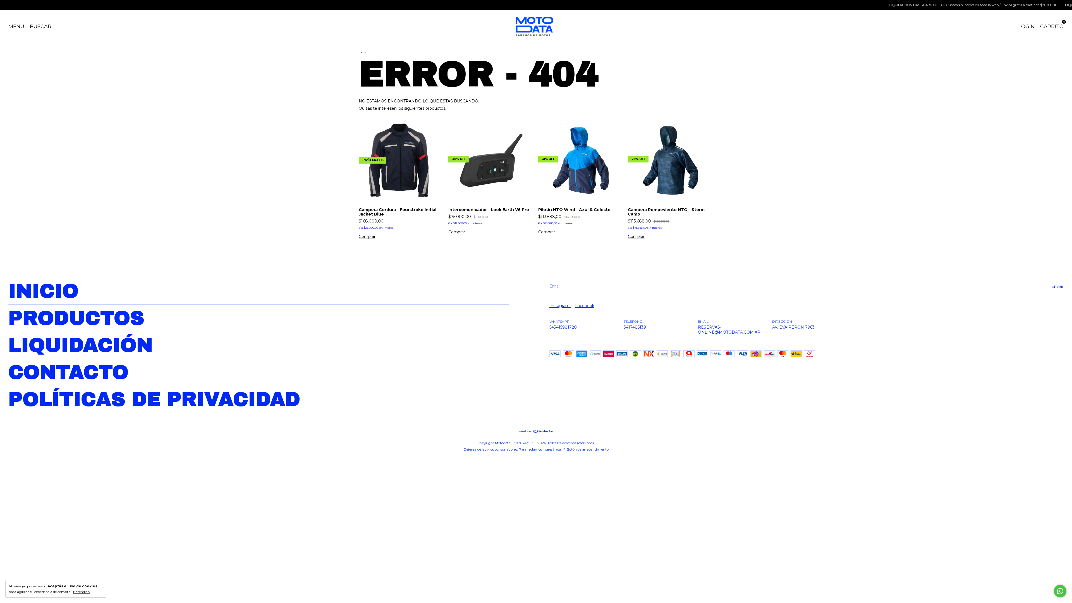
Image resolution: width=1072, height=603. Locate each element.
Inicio (363, 52)
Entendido (81, 592)
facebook (584, 305)
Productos (76, 318)
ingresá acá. (552, 449)
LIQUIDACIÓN (80, 345)
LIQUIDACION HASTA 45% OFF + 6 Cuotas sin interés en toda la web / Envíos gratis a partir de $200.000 (950, 5)
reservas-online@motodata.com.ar (729, 330)
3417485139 (635, 327)
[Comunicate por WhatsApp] (1060, 591)
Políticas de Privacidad (154, 399)
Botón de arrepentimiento (588, 449)
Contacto (68, 372)
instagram (560, 305)
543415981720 (563, 327)
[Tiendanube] (536, 431)
